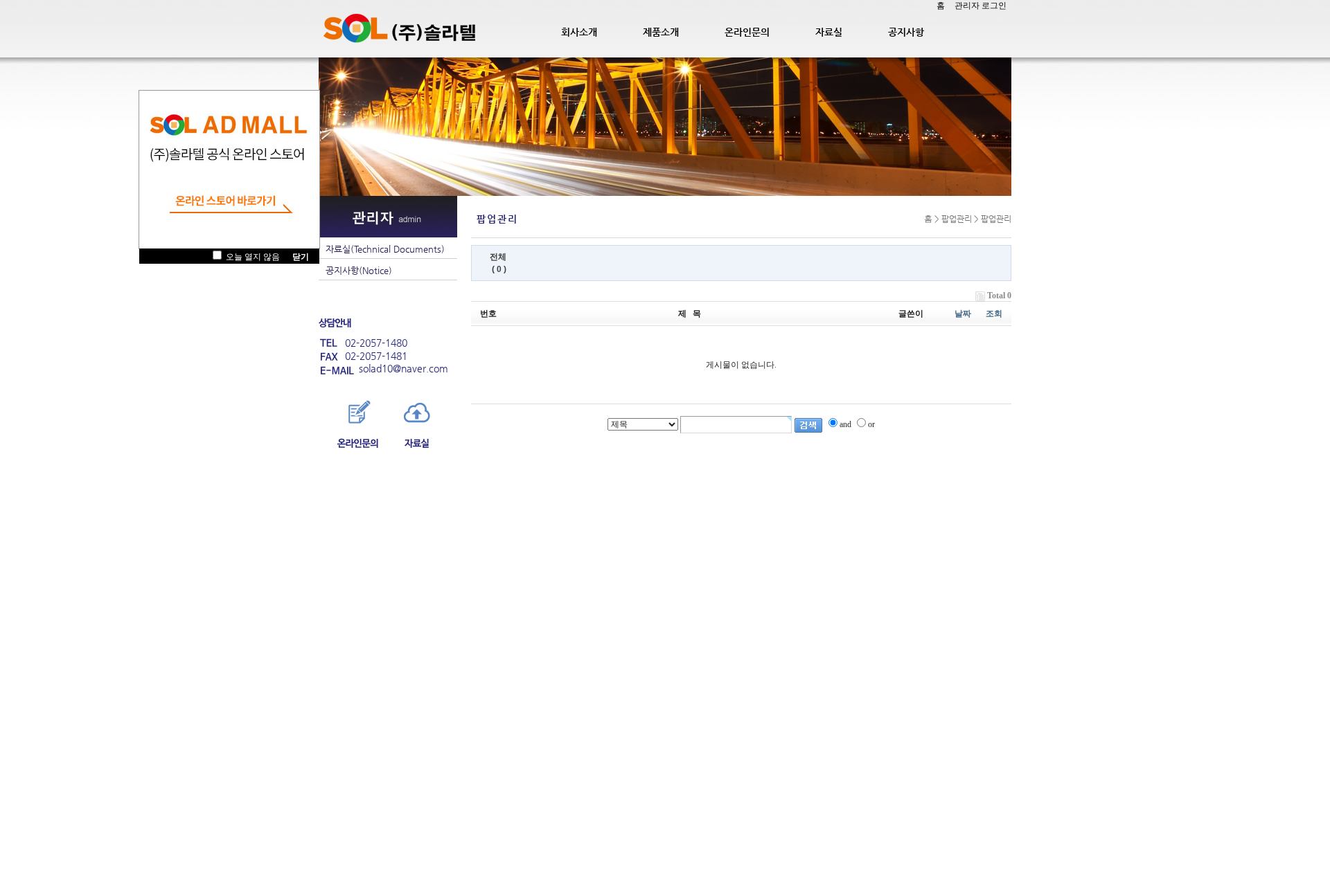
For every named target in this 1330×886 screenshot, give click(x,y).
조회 (994, 313)
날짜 (963, 313)
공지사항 (906, 31)
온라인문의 (747, 31)
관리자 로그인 (981, 5)
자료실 (828, 31)
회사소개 (579, 31)
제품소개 (661, 31)
